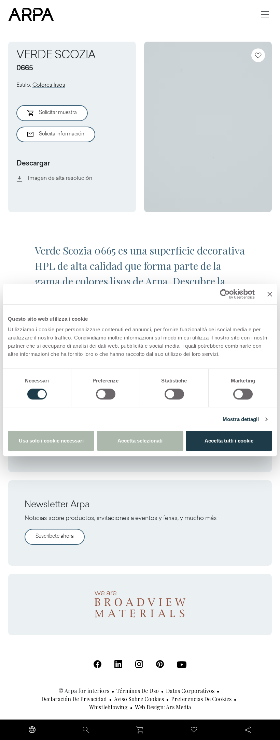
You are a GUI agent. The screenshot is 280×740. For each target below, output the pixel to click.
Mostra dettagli (241, 419)
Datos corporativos (190, 690)
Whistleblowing (108, 707)
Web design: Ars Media (163, 707)
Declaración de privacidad (74, 698)
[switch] (105, 394)
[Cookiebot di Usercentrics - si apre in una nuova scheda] (225, 294)
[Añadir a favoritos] (258, 55)
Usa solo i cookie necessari (51, 441)
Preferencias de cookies (201, 698)
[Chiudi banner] (269, 294)
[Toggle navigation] (265, 14)
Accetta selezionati (140, 441)
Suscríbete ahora (55, 536)
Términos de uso (137, 690)
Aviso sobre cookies (139, 698)
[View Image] (208, 127)
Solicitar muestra (58, 112)
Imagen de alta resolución (60, 178)
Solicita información (61, 134)
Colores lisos (48, 85)
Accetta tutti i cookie (229, 441)
